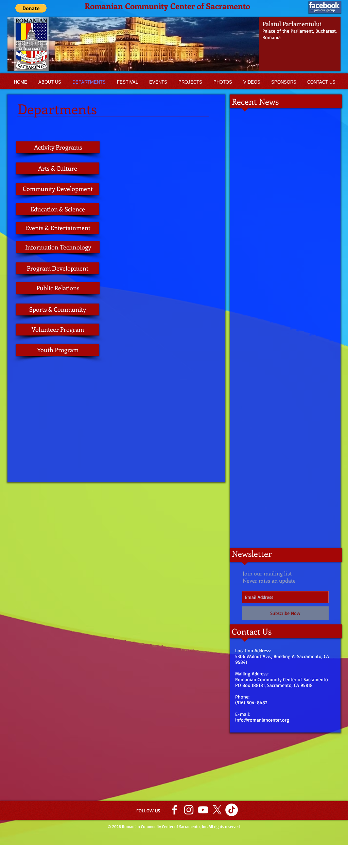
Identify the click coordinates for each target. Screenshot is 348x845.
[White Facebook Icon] (174, 810)
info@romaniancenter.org (262, 720)
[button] (174, 44)
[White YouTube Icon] (203, 810)
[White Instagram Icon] (188, 810)
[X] (217, 810)
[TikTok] (231, 810)
